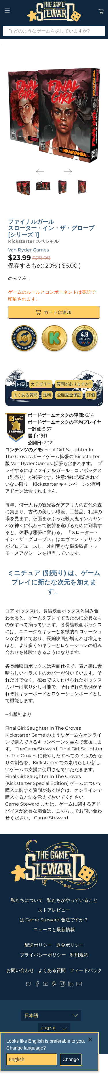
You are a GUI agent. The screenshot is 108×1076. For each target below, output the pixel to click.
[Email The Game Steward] (79, 985)
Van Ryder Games (28, 250)
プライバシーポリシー (43, 955)
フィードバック (86, 970)
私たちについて (27, 900)
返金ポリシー (70, 945)
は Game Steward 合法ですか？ (54, 920)
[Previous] (40, 171)
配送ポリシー (38, 945)
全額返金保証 (69, 394)
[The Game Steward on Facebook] (37, 985)
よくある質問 (25, 394)
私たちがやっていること (72, 900)
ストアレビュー (54, 910)
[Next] (68, 171)
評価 (91, 394)
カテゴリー (41, 384)
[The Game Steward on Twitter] (28, 985)
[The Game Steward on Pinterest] (54, 985)
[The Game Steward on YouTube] (45, 985)
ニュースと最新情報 (54, 929)
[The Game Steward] (54, 11)
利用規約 (79, 955)
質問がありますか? (74, 384)
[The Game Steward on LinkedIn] (70, 985)
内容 (21, 384)
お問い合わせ (20, 970)
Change (70, 1059)
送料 (47, 394)
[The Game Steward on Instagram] (62, 985)
